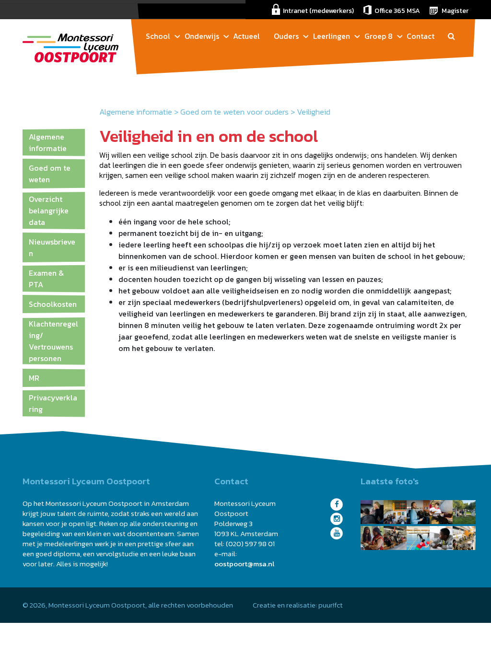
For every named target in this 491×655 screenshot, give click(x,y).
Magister (455, 11)
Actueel (246, 36)
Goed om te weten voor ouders (234, 111)
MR (34, 378)
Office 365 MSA (397, 11)
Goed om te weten (49, 173)
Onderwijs (202, 36)
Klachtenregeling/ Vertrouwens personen (53, 341)
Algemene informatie (135, 111)
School (158, 36)
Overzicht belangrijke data (49, 210)
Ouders (286, 36)
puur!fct (330, 604)
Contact (420, 36)
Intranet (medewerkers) (318, 11)
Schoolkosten (53, 304)
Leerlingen (331, 36)
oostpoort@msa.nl (244, 563)
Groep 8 (378, 36)
